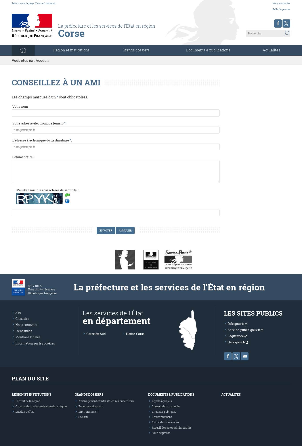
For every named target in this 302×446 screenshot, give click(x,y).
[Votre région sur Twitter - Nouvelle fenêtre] (286, 23)
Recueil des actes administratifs (171, 427)
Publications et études (165, 422)
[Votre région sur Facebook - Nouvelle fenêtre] (278, 23)
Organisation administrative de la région (41, 406)
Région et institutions (31, 394)
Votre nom (20, 106)
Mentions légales (27, 337)
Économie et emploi (90, 406)
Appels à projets (162, 401)
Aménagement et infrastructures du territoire (106, 401)
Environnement (88, 411)
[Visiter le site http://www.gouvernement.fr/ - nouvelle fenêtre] (125, 259)
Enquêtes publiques (164, 411)
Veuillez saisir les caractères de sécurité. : (48, 190)
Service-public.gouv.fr (244, 330)
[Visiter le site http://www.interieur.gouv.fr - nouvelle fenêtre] (151, 259)
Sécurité (83, 417)
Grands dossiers (136, 50)
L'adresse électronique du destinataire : (42, 140)
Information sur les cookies (35, 343)
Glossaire (22, 318)
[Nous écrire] (244, 356)
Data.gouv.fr (237, 342)
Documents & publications (208, 50)
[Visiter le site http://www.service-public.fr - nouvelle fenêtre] (178, 259)
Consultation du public (166, 406)
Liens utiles (23, 331)
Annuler (125, 230)
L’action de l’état (25, 411)
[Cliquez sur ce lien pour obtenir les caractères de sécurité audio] (67, 201)
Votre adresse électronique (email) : (39, 123)
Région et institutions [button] (71, 50)
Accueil (42, 60)
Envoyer (105, 230)
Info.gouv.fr (236, 324)
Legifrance (236, 336)
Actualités (271, 50)
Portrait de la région (27, 401)
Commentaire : (23, 157)
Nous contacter (281, 3)
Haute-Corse (135, 334)
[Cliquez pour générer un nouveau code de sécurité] (67, 195)
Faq (18, 312)
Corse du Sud (96, 334)
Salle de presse (281, 9)
